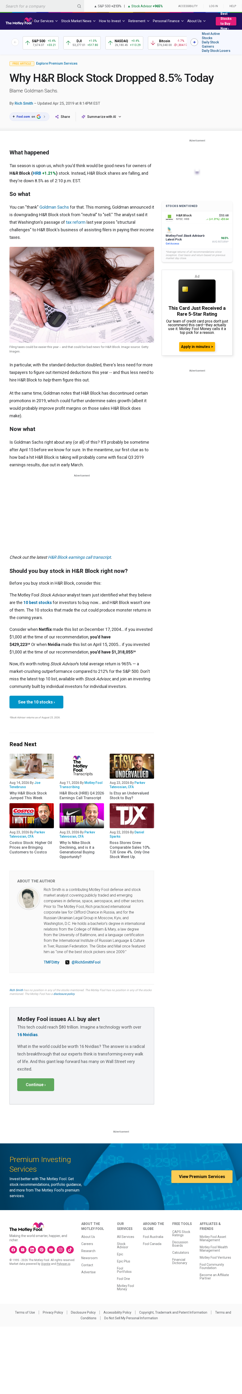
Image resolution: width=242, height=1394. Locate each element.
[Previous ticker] (15, 42)
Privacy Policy (53, 1312)
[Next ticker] (194, 42)
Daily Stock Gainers (210, 44)
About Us (88, 1237)
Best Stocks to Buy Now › (226, 21)
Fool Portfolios (124, 1270)
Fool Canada (152, 1244)
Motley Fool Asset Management (213, 1238)
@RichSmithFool (86, 962)
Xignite (45, 1264)
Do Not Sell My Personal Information (131, 1318)
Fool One (123, 1279)
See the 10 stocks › (36, 701)
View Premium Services (202, 1176)
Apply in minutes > (197, 346)
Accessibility (188, 6)
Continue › (36, 1084)
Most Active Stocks (211, 36)
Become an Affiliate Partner (214, 1276)
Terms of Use (25, 1312)
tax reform (76, 222)
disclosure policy (63, 994)
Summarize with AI (101, 117)
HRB (37, 173)
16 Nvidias (27, 1034)
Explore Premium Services (57, 63)
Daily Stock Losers (216, 51)
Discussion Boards (180, 1243)
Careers (87, 1244)
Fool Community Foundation (212, 1266)
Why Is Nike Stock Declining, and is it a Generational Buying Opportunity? (77, 849)
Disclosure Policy (83, 1312)
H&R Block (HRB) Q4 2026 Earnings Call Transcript (82, 795)
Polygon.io (63, 1264)
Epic (120, 1254)
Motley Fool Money (125, 1287)
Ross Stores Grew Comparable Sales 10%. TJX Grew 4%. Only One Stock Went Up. (130, 849)
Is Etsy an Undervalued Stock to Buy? (129, 795)
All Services (125, 1237)
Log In (213, 6)
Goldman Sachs (54, 207)
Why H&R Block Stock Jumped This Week (28, 795)
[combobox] (42, 6)
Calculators (180, 1252)
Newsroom (89, 1258)
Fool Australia (153, 1237)
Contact (87, 1265)
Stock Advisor (122, 1245)
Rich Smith (24, 103)
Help (232, 6)
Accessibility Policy (117, 1312)
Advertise (88, 1272)
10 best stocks (37, 602)
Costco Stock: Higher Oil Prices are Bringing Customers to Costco (30, 847)
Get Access (172, 243)
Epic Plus (123, 1261)
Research (88, 1251)
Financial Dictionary (179, 1261)
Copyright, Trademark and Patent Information (173, 1312)
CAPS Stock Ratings (181, 1233)
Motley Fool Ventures (215, 1257)
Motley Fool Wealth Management (214, 1248)
